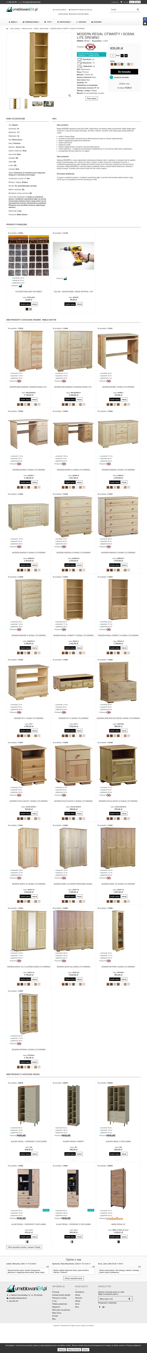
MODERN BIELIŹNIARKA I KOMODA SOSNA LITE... (29, 387)
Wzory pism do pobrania (61, 1310)
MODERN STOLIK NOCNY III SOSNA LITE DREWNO (118, 801)
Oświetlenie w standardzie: (87, 85)
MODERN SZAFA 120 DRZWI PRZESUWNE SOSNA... (73, 884)
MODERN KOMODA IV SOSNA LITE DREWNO (118, 552)
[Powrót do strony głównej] (7, 28)
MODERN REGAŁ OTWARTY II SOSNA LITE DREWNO (73, 635)
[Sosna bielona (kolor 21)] (132, 64)
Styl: (79, 69)
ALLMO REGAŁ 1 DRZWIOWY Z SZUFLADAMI (28, 1224)
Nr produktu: (97, 41)
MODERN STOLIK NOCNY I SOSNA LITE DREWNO (29, 801)
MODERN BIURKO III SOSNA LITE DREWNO (73, 470)
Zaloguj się (114, 2)
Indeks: (80, 41)
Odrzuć (85, 1350)
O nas (54, 1301)
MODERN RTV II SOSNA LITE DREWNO (73, 718)
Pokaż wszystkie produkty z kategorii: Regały (24, 1247)
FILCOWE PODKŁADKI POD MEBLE (28, 291)
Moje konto (81, 1286)
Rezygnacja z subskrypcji (107, 1303)
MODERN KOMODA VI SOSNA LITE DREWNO (29, 635)
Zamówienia (79, 1292)
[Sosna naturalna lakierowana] (118, 64)
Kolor (113, 61)
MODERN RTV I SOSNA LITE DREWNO (28, 718)
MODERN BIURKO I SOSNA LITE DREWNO (118, 387)
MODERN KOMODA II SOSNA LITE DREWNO (28, 552)
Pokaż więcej (91, 98)
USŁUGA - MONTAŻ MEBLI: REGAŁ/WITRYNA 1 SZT (73, 291)
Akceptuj (62, 1350)
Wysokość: (87, 63)
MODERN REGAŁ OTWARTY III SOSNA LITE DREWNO (118, 635)
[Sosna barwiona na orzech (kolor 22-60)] (115, 64)
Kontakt (55, 1316)
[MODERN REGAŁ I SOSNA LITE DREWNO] (15, 104)
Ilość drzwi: (81, 80)
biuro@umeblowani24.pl (31, 2)
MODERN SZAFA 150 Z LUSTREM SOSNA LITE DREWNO (28, 967)
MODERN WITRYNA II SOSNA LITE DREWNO (29, 1049)
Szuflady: (80, 82)
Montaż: (80, 93)
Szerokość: (87, 59)
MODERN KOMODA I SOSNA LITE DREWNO (118, 470)
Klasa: (79, 72)
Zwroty (77, 1295)
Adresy (77, 1301)
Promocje (55, 1292)
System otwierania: (84, 77)
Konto (77, 1304)
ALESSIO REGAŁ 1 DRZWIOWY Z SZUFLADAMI (29, 1141)
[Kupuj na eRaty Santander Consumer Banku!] (124, 83)
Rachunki (78, 1298)
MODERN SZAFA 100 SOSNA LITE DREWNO (28, 884)
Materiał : (80, 75)
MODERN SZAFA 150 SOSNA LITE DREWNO (118, 884)
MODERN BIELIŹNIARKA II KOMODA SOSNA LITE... (73, 387)
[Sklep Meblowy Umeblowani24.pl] (21, 9)
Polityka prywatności (59, 1304)
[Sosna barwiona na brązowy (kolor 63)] (122, 64)
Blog (53, 1319)
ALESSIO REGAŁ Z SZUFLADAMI (118, 1141)
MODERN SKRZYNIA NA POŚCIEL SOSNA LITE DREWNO (118, 718)
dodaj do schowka (121, 77)
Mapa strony (56, 1313)
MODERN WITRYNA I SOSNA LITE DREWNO (118, 967)
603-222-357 (13, 2)
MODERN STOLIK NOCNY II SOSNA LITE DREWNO (73, 801)
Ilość (118, 55)
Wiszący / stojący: (84, 90)
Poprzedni (7, 104)
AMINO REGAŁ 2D (118, 1224)
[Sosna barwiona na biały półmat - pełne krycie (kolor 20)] (125, 64)
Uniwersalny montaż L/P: (86, 88)
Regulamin (56, 1307)
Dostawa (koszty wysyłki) (61, 1295)
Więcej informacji (74, 1350)
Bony (77, 1307)
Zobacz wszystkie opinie (73, 1278)
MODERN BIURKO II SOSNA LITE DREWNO (29, 470)
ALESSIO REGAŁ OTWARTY (73, 1141)
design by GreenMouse (87, 1325)
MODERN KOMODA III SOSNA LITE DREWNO (73, 552)
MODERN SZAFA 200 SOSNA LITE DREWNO (73, 967)
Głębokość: (88, 66)
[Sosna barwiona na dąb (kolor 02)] (128, 64)
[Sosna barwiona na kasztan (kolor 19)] (112, 64)
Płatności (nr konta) (59, 1298)
